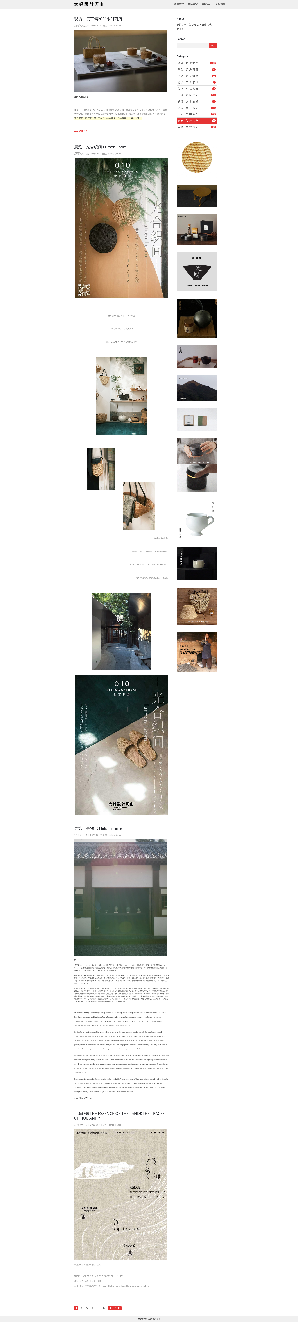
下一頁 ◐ (114, 1308)
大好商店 (220, 4)
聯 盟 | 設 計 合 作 (196, 120)
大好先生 (85, 25)
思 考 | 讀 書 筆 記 (196, 114)
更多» (180, 28)
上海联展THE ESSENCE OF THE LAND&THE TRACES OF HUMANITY (119, 1116)
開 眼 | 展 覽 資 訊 (196, 127)
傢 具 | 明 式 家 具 (196, 88)
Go (212, 45)
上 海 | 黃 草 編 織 (196, 76)
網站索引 (207, 4)
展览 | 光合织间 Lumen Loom (100, 146)
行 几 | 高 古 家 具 (196, 82)
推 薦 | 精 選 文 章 (196, 63)
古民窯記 (193, 4)
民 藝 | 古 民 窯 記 (196, 95)
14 (104, 1308)
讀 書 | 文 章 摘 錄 (196, 101)
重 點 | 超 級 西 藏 (196, 69)
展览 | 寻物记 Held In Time (98, 828)
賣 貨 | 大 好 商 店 (196, 107)
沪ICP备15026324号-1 (150, 1319)
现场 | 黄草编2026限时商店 (98, 18)
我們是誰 (179, 4)
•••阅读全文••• (83, 1097)
